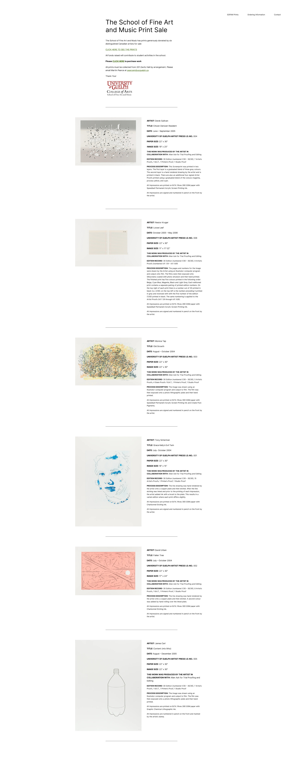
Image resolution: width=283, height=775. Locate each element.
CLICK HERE (118, 61)
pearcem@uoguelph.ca (138, 70)
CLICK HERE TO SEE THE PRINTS (121, 49)
